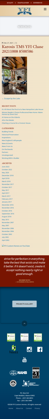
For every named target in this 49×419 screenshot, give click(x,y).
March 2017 (6, 196)
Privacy (37, 408)
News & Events (7, 143)
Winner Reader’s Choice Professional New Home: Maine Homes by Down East (22, 113)
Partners (5, 152)
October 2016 (7, 211)
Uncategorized (7, 155)
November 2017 (8, 184)
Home (11, 408)
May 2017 (5, 190)
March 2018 (6, 181)
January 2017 (7, 202)
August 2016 (6, 216)
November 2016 (8, 208)
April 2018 (5, 178)
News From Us (7, 146)
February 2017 (7, 199)
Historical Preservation (10, 134)
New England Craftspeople (12, 140)
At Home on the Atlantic (11, 117)
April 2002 (5, 240)
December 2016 (7, 205)
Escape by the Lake (11, 98)
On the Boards (7, 149)
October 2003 (7, 234)
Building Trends (7, 131)
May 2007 (5, 225)
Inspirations (6, 137)
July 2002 (5, 237)
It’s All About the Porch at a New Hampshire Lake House (22, 109)
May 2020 (5, 172)
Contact (29, 408)
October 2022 (7, 169)
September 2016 (8, 214)
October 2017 (7, 187)
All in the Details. (8, 120)
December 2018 (7, 175)
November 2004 (8, 231)
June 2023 (5, 167)
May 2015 (5, 219)
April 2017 (5, 193)
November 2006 (8, 228)
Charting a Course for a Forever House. (16, 123)
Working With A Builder (10, 158)
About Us (19, 408)
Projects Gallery (24, 304)
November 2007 (8, 222)
